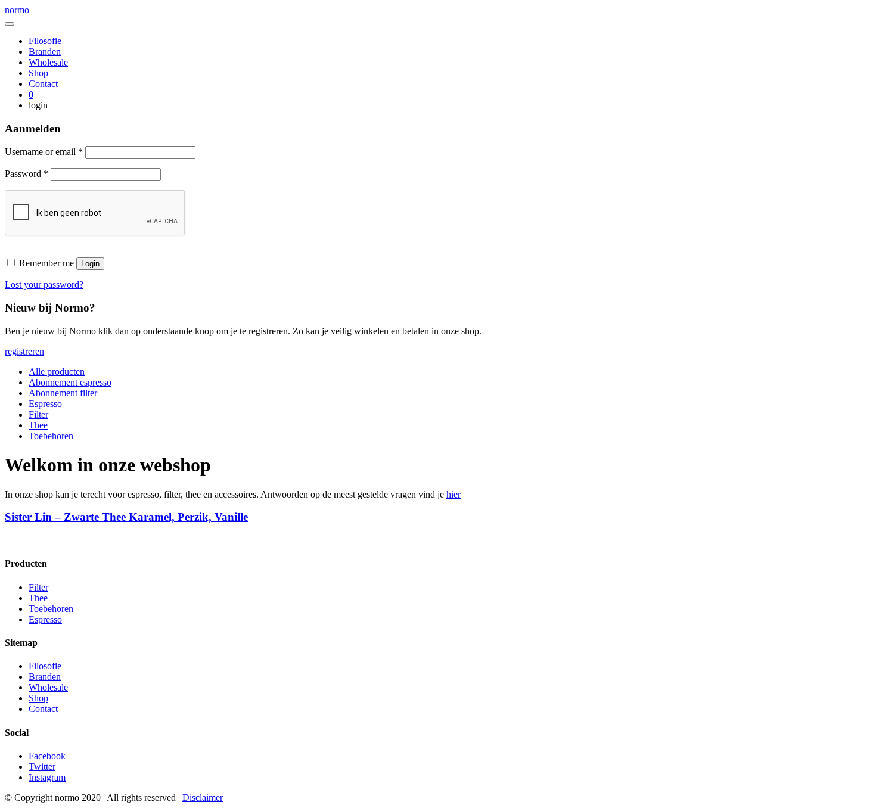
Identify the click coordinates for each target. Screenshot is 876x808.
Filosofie (45, 41)
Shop (38, 73)
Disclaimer (202, 798)
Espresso (45, 404)
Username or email (44, 152)
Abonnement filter (63, 393)
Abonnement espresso (70, 382)
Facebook (47, 756)
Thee (38, 425)
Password (26, 174)
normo (17, 10)
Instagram (47, 777)
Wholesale (48, 62)
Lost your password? (44, 284)
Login (90, 263)
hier (453, 494)
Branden (45, 51)
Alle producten (57, 371)
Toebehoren (51, 436)
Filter (38, 414)
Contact (43, 84)
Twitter (42, 767)
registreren (24, 351)
